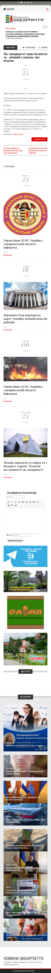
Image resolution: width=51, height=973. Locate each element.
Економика (9, 794)
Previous (44, 27)
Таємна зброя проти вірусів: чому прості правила (24, 746)
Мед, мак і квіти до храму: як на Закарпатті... (23, 913)
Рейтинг (44, 47)
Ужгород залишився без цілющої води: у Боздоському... (24, 846)
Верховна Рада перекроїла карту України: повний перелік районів (25, 318)
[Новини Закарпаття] (25, 19)
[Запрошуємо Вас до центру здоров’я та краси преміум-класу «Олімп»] (25, 612)
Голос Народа (9, 768)
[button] (8, 502)
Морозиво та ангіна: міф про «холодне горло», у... (26, 936)
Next (46, 27)
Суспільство (10, 743)
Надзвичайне (18, 134)
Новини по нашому (11, 865)
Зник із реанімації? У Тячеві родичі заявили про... (25, 772)
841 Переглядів (30, 47)
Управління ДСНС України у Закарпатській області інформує (23, 243)
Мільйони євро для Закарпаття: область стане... (23, 798)
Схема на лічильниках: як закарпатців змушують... (20, 891)
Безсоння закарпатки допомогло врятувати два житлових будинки (13, 151)
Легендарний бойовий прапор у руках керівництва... (26, 869)
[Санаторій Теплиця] (25, 649)
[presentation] (8, 502)
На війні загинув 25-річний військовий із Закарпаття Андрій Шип (37, 151)
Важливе (8, 887)
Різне (7, 932)
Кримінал (9, 816)
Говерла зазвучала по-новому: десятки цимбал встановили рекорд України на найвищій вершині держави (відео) (25, 35)
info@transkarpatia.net (11, 965)
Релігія (8, 909)
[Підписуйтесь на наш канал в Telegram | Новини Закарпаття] (25, 556)
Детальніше (9, 255)
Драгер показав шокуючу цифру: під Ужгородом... (25, 820)
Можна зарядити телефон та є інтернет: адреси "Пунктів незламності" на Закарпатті (25, 466)
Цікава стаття (40, 139)
